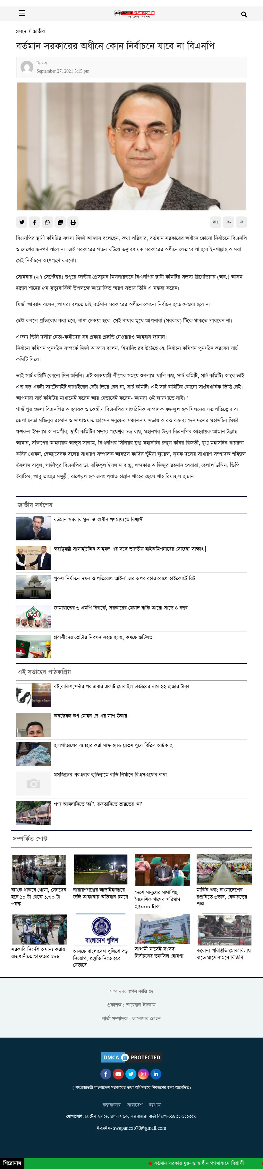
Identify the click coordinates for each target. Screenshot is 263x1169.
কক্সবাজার (112, 1105)
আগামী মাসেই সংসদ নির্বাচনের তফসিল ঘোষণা (159, 953)
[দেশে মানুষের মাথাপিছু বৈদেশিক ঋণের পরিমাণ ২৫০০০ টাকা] (162, 871)
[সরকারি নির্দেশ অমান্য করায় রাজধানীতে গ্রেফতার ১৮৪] (39, 929)
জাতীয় (39, 31)
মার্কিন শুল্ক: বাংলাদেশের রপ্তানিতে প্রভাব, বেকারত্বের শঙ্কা (222, 897)
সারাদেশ (134, 1105)
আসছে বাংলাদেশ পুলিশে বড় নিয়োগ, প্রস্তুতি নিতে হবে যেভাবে (100, 958)
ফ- (228, 222)
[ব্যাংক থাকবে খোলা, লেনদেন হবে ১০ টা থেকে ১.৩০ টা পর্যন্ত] (39, 869)
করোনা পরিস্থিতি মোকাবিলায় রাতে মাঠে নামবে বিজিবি (224, 954)
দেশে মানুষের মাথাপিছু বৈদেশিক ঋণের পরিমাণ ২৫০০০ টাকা (157, 899)
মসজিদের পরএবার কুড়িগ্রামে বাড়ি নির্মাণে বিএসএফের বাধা (110, 775)
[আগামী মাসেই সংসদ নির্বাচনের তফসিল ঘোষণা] (162, 929)
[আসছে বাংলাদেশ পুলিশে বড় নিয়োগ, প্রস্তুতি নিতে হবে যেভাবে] (101, 930)
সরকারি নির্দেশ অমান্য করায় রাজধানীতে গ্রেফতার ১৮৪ (38, 953)
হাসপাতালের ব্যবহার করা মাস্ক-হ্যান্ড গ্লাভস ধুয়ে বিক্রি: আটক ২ (113, 745)
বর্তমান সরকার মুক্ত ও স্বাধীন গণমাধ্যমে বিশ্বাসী (99, 519)
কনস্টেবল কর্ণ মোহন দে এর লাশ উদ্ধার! (91, 716)
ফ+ (216, 222)
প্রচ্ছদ (21, 31)
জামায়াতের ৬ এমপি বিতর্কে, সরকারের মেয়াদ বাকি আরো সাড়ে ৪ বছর (121, 608)
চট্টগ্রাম (155, 1105)
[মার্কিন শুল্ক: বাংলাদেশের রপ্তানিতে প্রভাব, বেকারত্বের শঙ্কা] (224, 869)
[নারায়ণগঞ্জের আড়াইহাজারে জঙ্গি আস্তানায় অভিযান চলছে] (101, 869)
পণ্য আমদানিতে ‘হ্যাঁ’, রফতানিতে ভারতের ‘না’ (98, 804)
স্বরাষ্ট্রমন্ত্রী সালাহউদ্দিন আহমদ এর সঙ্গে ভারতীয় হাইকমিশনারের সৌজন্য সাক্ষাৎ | (130, 549)
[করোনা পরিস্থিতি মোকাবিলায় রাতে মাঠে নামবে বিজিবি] (224, 930)
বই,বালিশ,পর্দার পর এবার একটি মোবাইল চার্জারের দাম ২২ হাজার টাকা (121, 686)
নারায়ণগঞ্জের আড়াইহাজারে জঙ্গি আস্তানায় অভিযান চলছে (100, 893)
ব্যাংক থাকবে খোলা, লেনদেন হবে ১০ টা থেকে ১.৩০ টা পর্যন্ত (38, 897)
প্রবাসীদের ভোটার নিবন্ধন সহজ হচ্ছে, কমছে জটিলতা (104, 637)
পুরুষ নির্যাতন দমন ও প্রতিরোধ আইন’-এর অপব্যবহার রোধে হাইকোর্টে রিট (124, 578)
